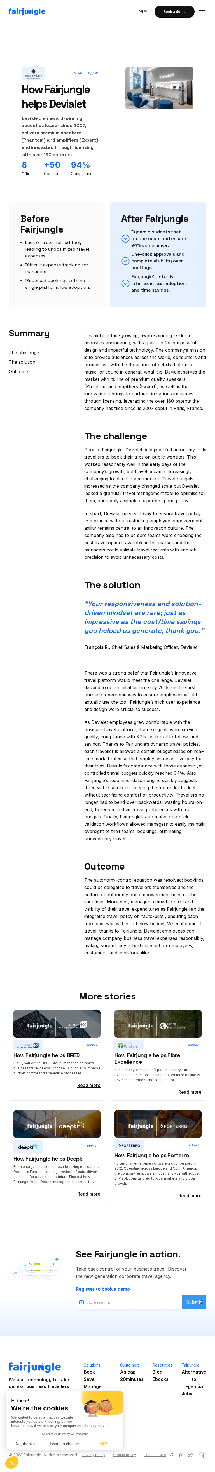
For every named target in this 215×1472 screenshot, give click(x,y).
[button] (202, 12)
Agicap (128, 1372)
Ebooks (161, 1379)
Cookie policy (124, 1455)
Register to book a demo (103, 1289)
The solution (22, 362)
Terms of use (155, 1455)
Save (89, 1379)
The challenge (24, 352)
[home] (27, 12)
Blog (157, 1372)
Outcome (18, 371)
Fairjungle (112, 449)
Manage (93, 1386)
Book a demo (174, 12)
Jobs (187, 1393)
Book (89, 1372)
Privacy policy (93, 1455)
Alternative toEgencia (194, 1379)
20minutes (132, 1379)
